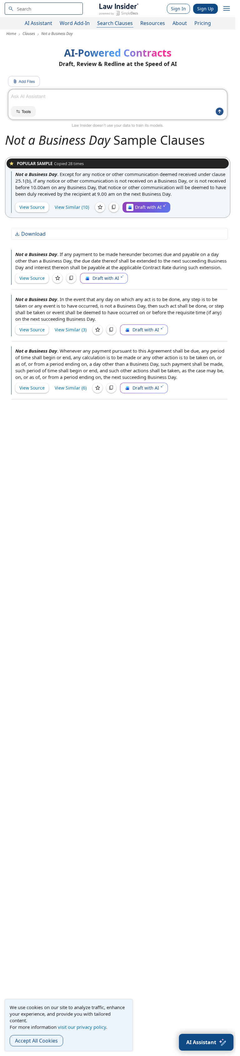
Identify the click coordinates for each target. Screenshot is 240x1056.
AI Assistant (38, 23)
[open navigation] (226, 8)
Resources (152, 23)
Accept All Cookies (36, 1040)
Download (33, 233)
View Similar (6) (71, 388)
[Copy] (114, 207)
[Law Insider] (118, 8)
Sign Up (205, 9)
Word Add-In (75, 23)
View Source (32, 207)
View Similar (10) (72, 207)
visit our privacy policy (82, 1027)
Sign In (178, 9)
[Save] (100, 207)
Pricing (202, 23)
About (179, 23)
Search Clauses (115, 23)
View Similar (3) (71, 330)
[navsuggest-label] (44, 9)
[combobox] (44, 9)
